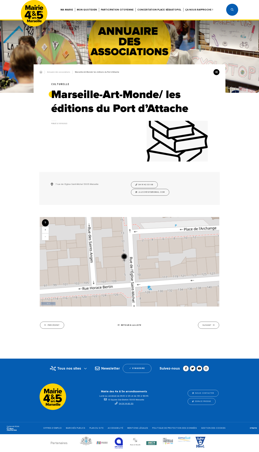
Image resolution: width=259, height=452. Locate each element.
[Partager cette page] (216, 72)
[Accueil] (41, 72)
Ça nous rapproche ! (199, 9)
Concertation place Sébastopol (159, 9)
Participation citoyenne (117, 9)
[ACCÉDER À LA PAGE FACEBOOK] (186, 368)
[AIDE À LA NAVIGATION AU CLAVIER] (45, 222)
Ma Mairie (67, 9)
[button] (232, 10)
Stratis (253, 428)
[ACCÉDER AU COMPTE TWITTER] (193, 368)
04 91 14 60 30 (126, 403)
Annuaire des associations (58, 72)
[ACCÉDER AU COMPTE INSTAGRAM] (206, 368)
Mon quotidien (87, 9)
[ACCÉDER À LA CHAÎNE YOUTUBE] (199, 368)
